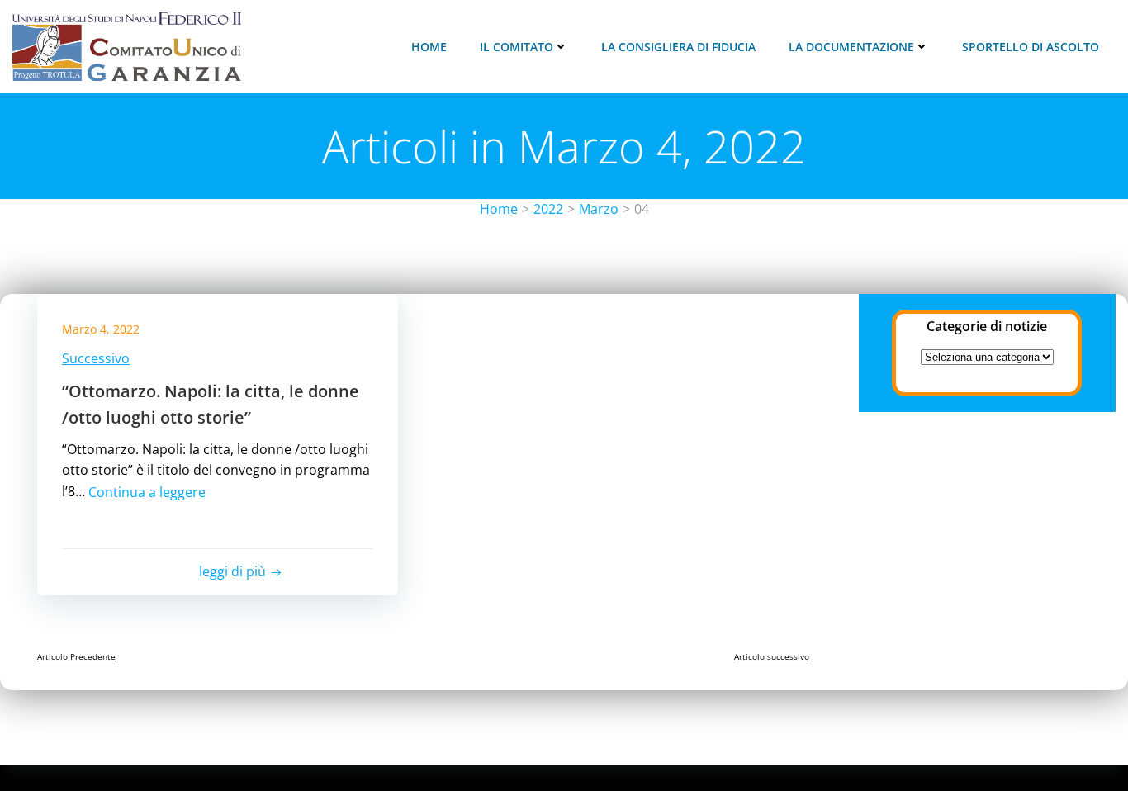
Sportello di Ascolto (1030, 46)
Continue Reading (201, 502)
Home (429, 46)
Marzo (599, 209)
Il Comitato (516, 46)
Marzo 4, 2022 (101, 329)
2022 (548, 209)
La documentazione (851, 46)
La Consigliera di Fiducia (678, 46)
